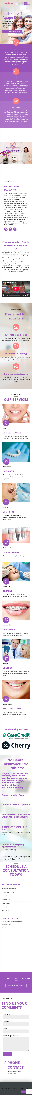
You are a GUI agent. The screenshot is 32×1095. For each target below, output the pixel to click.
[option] (16, 22)
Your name (6, 1014)
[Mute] (25, 295)
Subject (5, 1028)
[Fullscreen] (28, 295)
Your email (6, 1021)
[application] (16, 289)
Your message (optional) (10, 1036)
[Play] (4, 295)
